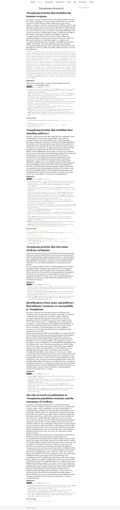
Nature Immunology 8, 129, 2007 (44, 123)
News (74, 2)
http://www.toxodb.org (56, 57)
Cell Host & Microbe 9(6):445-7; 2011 (62, 238)
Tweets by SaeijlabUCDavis (84, 7)
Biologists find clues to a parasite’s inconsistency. (38, 231)
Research (40, 2)
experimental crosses (47, 59)
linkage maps (71, 59)
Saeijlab (32, 2)
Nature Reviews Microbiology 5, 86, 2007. (53, 125)
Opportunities (82, 2)
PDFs (35, 87)
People (69, 2)
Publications (46, 87)
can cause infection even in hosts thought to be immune (42, 501)
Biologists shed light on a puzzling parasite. (37, 237)
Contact (91, 2)
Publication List (60, 2)
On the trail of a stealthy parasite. (35, 235)
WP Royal (34, 507)
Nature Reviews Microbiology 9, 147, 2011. (48, 240)
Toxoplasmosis (49, 2)
